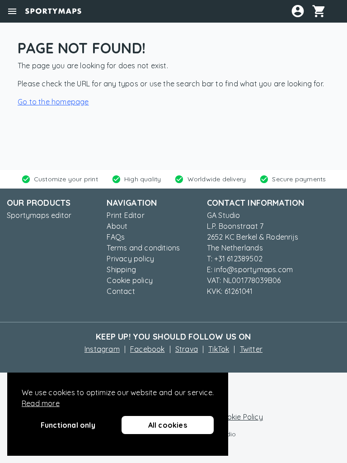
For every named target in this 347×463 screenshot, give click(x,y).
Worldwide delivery (217, 179)
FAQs (116, 236)
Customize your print (66, 179)
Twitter (251, 349)
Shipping (121, 269)
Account (298, 11)
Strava (186, 349)
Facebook (147, 349)
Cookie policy (130, 280)
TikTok (218, 349)
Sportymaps (53, 11)
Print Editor (125, 215)
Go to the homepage (53, 101)
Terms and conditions (143, 247)
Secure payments (299, 179)
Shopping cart (322, 11)
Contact (121, 291)
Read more (41, 403)
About (117, 226)
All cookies (167, 425)
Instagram (102, 349)
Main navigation (12, 11)
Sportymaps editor (39, 215)
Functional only (68, 425)
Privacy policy (130, 258)
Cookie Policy (240, 416)
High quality (142, 179)
